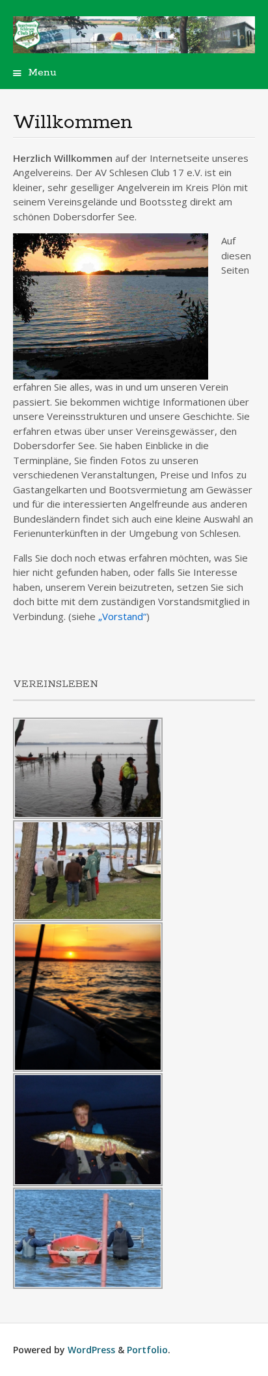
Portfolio (147, 1350)
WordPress (91, 1350)
